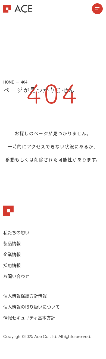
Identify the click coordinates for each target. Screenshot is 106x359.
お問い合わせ (16, 276)
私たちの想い (16, 232)
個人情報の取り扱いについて (31, 306)
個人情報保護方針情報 (25, 295)
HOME (8, 82)
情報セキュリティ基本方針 (29, 317)
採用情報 (12, 265)
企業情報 (12, 254)
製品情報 (12, 243)
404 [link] (24, 82)
